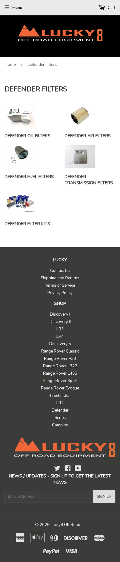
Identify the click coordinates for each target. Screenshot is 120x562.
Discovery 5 (60, 344)
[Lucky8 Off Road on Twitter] (57, 469)
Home (10, 64)
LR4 (60, 336)
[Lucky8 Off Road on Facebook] (67, 469)
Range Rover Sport (60, 381)
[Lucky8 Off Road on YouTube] (78, 469)
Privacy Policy (60, 293)
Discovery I (60, 314)
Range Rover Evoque (60, 388)
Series (60, 418)
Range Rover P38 (60, 358)
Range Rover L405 (60, 373)
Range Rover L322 (60, 366)
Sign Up (104, 496)
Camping (60, 425)
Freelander (60, 395)
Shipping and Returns (60, 278)
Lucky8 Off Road (65, 525)
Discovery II (60, 322)
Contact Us (60, 270)
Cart (111, 7)
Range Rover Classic (60, 351)
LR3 (60, 329)
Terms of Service (60, 285)
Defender (60, 410)
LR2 (60, 403)
